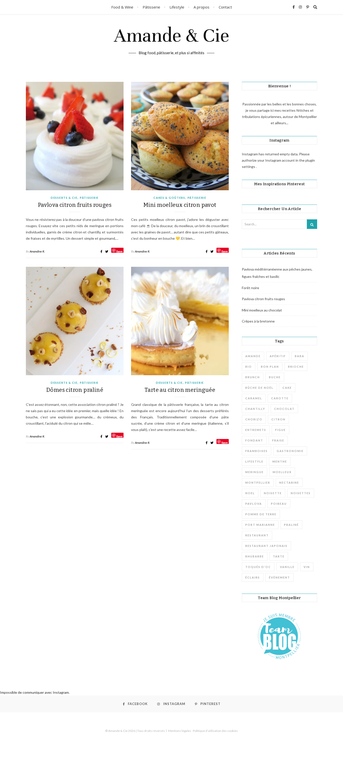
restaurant (257, 535)
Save (119, 251)
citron (278, 419)
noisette (273, 493)
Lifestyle (176, 7)
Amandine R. (37, 251)
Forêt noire (250, 288)
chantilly (255, 408)
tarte (278, 556)
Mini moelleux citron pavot (179, 205)
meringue (254, 472)
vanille (287, 566)
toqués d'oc (258, 566)
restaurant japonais (266, 545)
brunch (252, 377)
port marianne (260, 524)
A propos (201, 7)
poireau (279, 503)
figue (280, 429)
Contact (225, 7)
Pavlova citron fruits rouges (74, 205)
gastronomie (290, 451)
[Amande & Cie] (171, 43)
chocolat (284, 408)
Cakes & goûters (169, 197)
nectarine (289, 482)
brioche (296, 366)
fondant (254, 440)
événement (279, 577)
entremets (255, 429)
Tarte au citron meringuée (180, 390)
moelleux (282, 472)
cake (287, 387)
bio (248, 366)
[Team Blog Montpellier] (279, 636)
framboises (256, 451)
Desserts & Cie (64, 197)
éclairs (252, 577)
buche (275, 377)
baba (299, 356)
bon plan (270, 366)
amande (253, 356)
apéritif (278, 356)
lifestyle (254, 461)
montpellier (257, 482)
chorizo (253, 419)
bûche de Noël (259, 387)
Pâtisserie (151, 7)
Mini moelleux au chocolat (262, 310)
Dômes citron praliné (74, 390)
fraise (278, 440)
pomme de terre (260, 514)
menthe (279, 461)
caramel (253, 398)
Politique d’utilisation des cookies (215, 731)
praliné (291, 524)
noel (250, 493)
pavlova (253, 503)
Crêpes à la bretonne (258, 321)
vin (307, 566)
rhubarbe (254, 556)
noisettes (301, 493)
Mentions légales (179, 731)
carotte (280, 398)
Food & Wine (122, 7)
